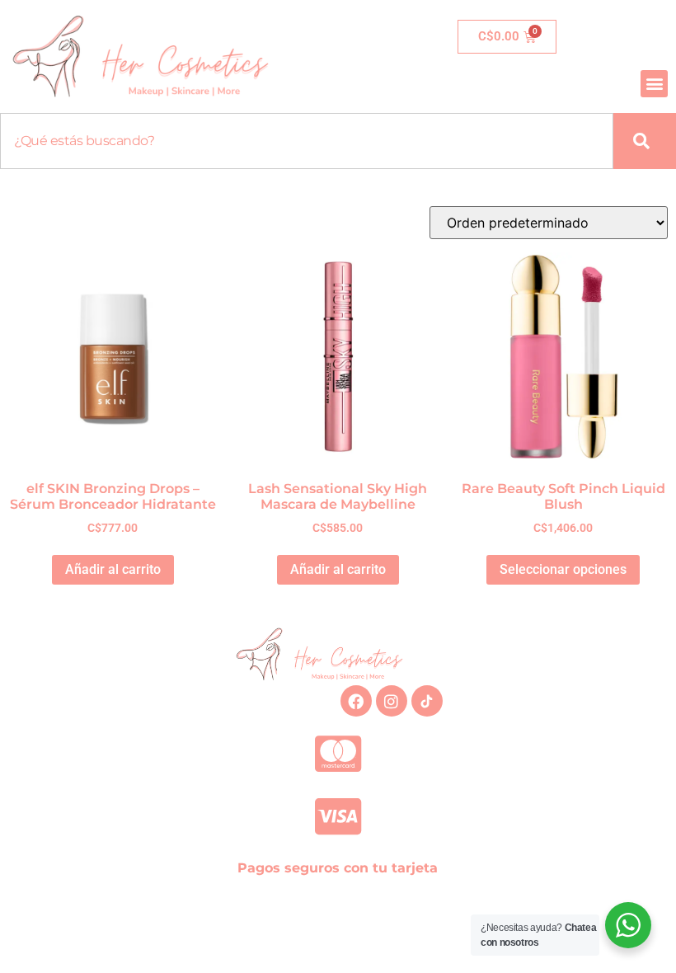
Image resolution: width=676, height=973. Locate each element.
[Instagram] (391, 701)
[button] (654, 83)
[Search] (644, 141)
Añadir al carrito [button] (113, 569)
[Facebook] (356, 701)
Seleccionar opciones (563, 569)
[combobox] (306, 141)
